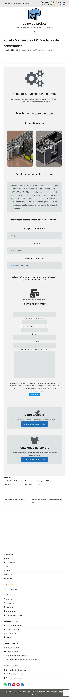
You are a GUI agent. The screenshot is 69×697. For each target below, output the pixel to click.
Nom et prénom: (34, 311)
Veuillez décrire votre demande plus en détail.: (34, 349)
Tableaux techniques (58, 2)
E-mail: (34, 334)
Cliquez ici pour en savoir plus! (34, 424)
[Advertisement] (34, 522)
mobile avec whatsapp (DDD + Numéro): (34, 326)
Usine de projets (34, 23)
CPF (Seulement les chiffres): (34, 318)
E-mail (14, 265)
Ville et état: (34, 342)
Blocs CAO (45, 5)
